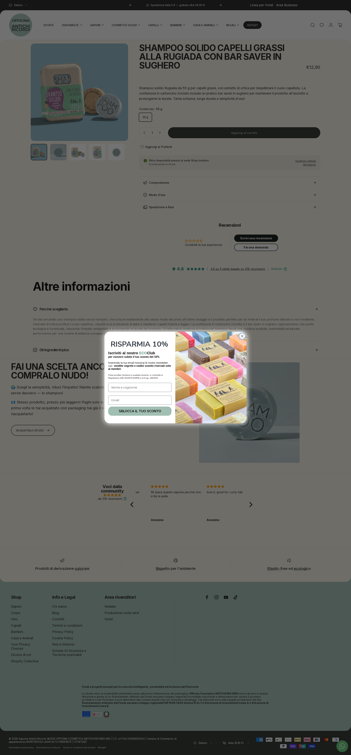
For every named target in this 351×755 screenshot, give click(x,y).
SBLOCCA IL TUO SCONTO (140, 411)
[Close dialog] (242, 336)
